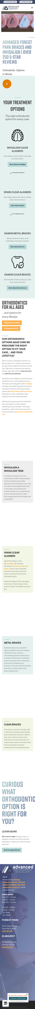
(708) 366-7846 (27, 2)
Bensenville (7, 887)
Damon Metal (15, 391)
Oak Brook (14, 882)
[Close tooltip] (27, 994)
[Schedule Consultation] (5, 1003)
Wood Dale (21, 885)
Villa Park (21, 882)
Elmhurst (6, 882)
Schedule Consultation (18, 998)
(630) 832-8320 (11, 2)
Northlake (13, 885)
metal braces (18, 566)
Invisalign (28, 384)
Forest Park (16, 887)
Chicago (17, 880)
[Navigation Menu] (32, 8)
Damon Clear (27, 391)
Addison (6, 885)
